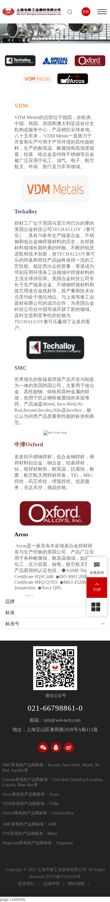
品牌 (10, 601)
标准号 (12, 623)
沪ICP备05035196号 (63, 876)
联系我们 (27, 883)
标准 (10, 612)
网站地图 (77, 883)
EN (86, 11)
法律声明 (52, 883)
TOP (97, 590)
